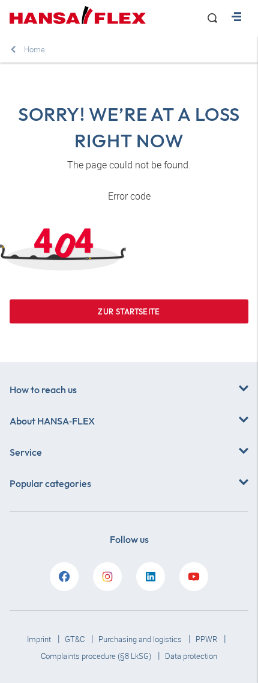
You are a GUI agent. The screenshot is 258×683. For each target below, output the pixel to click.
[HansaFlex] (78, 15)
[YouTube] (193, 576)
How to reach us (43, 390)
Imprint (40, 639)
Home (34, 49)
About (52, 421)
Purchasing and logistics (141, 639)
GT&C (75, 639)
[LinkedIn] (150, 576)
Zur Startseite (129, 311)
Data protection (191, 656)
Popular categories (50, 483)
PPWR (207, 639)
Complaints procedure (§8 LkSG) (97, 656)
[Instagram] (107, 576)
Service (26, 452)
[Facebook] (64, 576)
